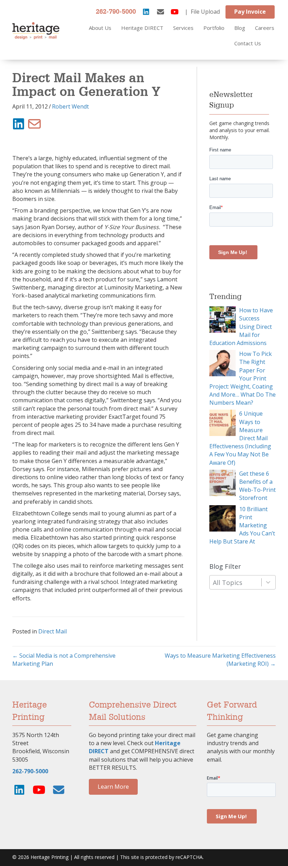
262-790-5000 (116, 12)
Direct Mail (52, 631)
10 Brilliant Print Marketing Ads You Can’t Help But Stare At (242, 525)
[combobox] (242, 582)
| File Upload (202, 11)
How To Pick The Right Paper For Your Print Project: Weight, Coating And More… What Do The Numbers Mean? (242, 378)
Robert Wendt (70, 106)
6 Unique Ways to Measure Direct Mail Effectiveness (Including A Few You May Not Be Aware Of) (240, 438)
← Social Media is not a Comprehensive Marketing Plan (64, 660)
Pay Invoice (250, 11)
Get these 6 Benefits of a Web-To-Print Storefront (257, 486)
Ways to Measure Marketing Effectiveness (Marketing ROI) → (220, 660)
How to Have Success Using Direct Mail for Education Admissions (241, 326)
